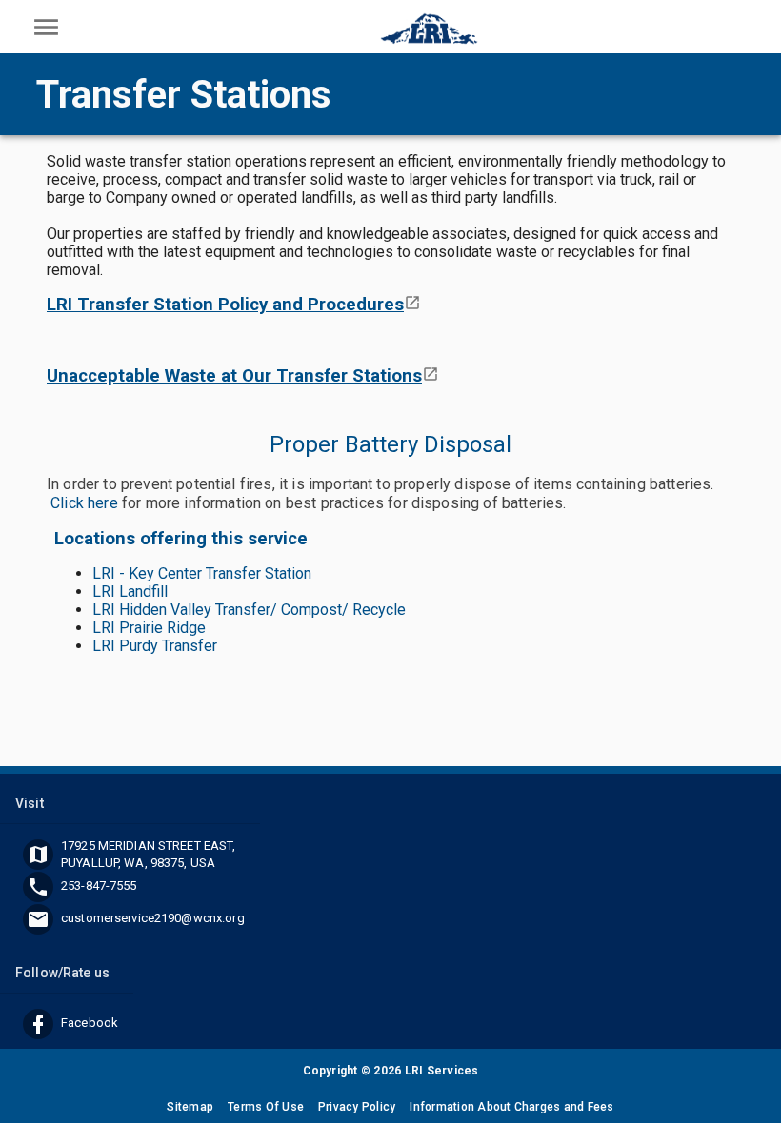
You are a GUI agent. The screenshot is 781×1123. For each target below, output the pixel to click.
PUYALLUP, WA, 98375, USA (138, 863)
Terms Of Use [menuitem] (266, 1106)
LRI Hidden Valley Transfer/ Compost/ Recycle (249, 610)
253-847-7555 (99, 885)
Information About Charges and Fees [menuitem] (511, 1106)
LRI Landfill (130, 591)
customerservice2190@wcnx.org (153, 918)
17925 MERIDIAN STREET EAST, (148, 845)
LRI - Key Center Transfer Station (201, 573)
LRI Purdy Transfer (154, 646)
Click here (84, 503)
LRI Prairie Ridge (149, 628)
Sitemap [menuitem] (190, 1106)
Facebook (89, 1022)
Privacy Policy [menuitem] (356, 1106)
